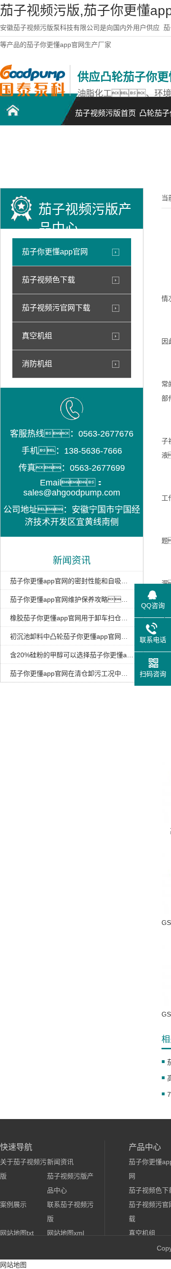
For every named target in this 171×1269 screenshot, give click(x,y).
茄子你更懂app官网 (55, 252)
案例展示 (13, 1204)
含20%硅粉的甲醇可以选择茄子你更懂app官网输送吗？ (71, 655)
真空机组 (37, 336)
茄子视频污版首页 (105, 113)
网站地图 (13, 1265)
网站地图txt (17, 1233)
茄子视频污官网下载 (56, 308)
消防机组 (37, 364)
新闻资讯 (60, 1162)
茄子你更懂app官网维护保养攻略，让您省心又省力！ (71, 599)
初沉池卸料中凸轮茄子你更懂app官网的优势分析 (71, 636)
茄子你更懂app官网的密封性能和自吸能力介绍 (71, 581)
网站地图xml (65, 1233)
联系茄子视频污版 (33, 159)
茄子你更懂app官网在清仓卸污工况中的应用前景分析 (71, 673)
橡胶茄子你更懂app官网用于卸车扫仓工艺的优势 (71, 618)
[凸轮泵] (32, 94)
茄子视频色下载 (48, 280)
